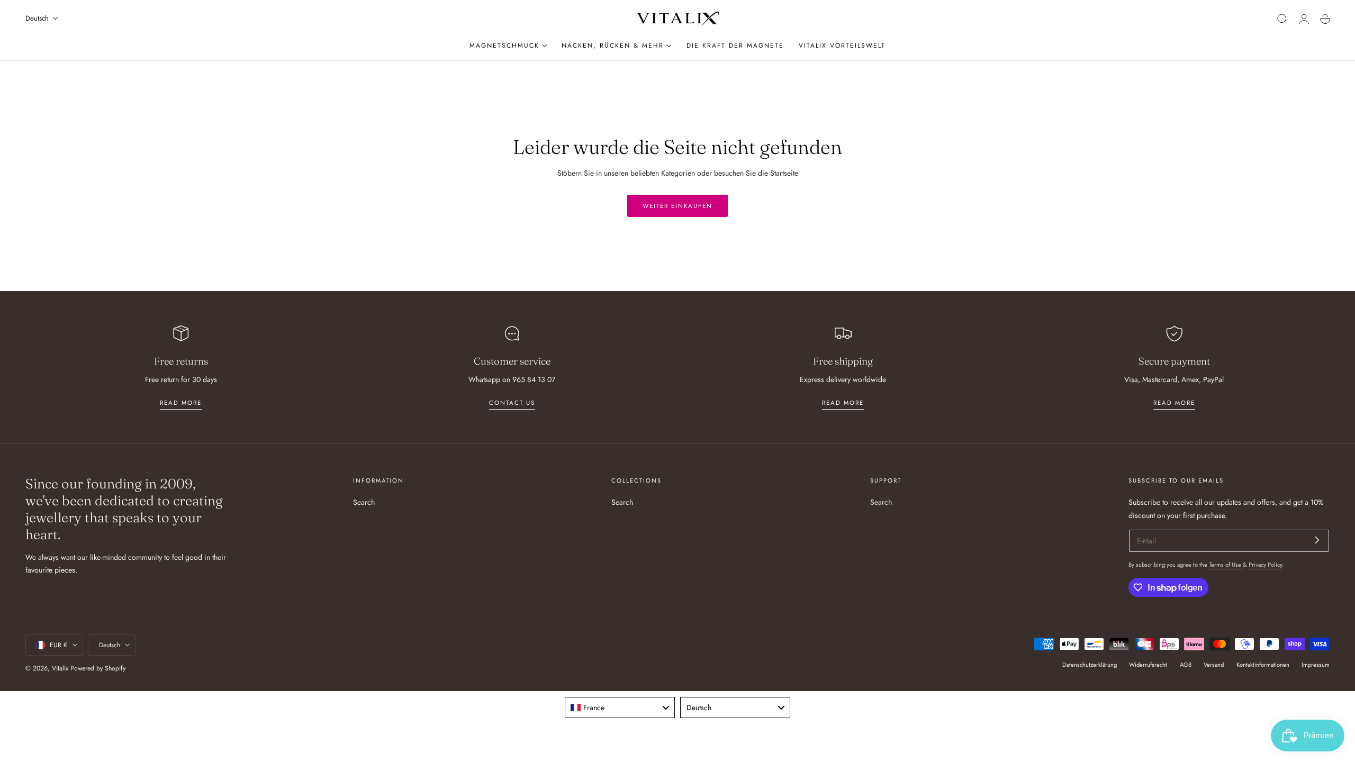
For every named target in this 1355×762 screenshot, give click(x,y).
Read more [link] (181, 402)
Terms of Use (1226, 564)
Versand (1214, 664)
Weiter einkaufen (677, 206)
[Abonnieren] (1317, 540)
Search (364, 502)
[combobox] (620, 707)
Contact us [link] (512, 402)
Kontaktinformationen (1262, 664)
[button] (1282, 19)
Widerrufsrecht (1148, 664)
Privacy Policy (1265, 564)
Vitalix (60, 668)
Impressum (1316, 664)
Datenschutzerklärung (1089, 664)
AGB (1185, 664)
